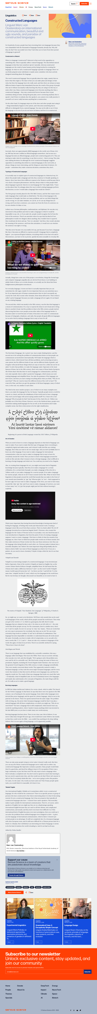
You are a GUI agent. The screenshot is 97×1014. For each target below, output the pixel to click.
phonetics (38, 887)
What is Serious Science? (14, 892)
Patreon (80, 1010)
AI (26, 7)
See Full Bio (20, 851)
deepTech (8, 7)
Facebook (70, 1010)
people (8, 989)
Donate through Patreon (16, 875)
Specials (8, 997)
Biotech (51, 7)
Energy (31, 7)
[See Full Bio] (25, 851)
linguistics (26, 887)
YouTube (77, 1010)
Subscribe (84, 3)
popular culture (46, 887)
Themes (8, 994)
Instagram (74, 1010)
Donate (20, 985)
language (18, 887)
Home (7, 985)
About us (20, 989)
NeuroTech (38, 7)
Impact (15, 7)
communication (10, 887)
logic (32, 887)
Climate (21, 7)
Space (45, 7)
